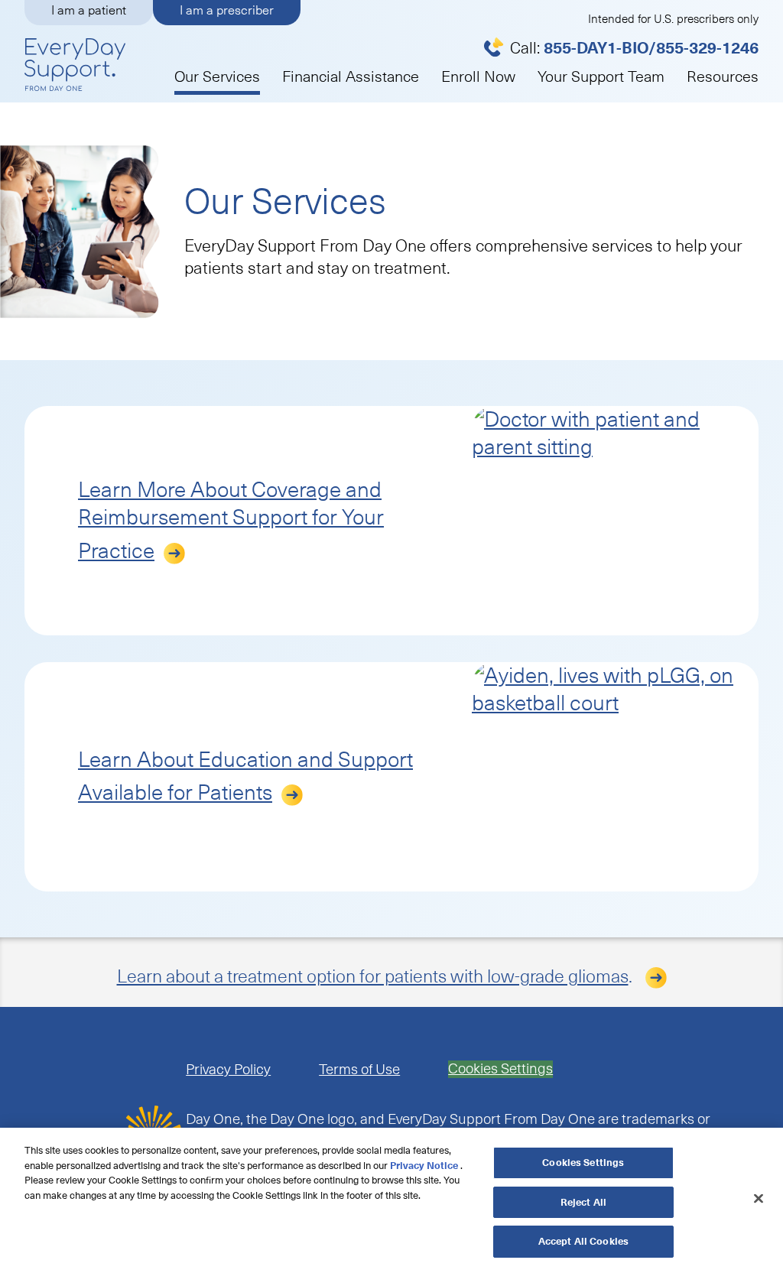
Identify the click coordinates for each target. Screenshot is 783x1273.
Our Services (217, 76)
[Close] (758, 1199)
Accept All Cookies (583, 1241)
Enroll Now (478, 76)
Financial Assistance (350, 76)
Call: (634, 48)
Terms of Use (359, 1069)
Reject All (583, 1202)
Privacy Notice (424, 1165)
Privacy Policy (228, 1069)
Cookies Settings (500, 1069)
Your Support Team (601, 76)
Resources (723, 76)
